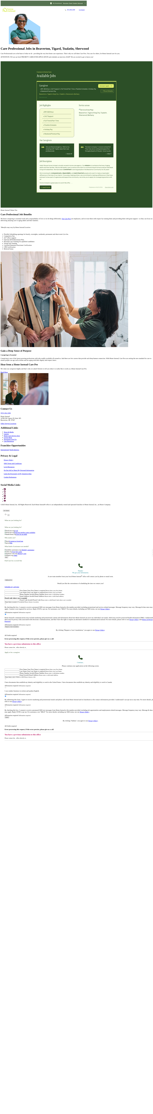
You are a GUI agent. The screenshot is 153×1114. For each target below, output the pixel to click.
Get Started (82, 10)
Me (11, 543)
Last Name (23, 592)
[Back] (6, 514)
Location (21, 602)
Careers (38, 10)
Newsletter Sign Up (10, 439)
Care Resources (9, 441)
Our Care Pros (66, 219)
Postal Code (23, 600)
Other (15, 555)
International (5, 450)
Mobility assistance (28, 550)
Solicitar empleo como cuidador (24, 532)
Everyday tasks (17, 552)
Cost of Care (48, 10)
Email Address (24, 596)
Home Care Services (26, 10)
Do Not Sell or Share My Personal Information (19, 470)
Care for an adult (21, 534)
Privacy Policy (8, 460)
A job (16, 530)
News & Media (9, 432)
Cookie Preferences (10, 477)
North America (14, 450)
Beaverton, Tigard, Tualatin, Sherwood (73, 3)
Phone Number (24, 594)
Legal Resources (9, 467)
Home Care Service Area (12, 436)
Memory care (22, 553)
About (58, 10)
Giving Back (8, 437)
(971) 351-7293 (6, 413)
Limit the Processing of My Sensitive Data (17, 474)
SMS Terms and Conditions (13, 463)
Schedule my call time (12, 587)
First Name (23, 590)
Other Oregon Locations (8, 423)
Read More (4, 372)
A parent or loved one (16, 541)
